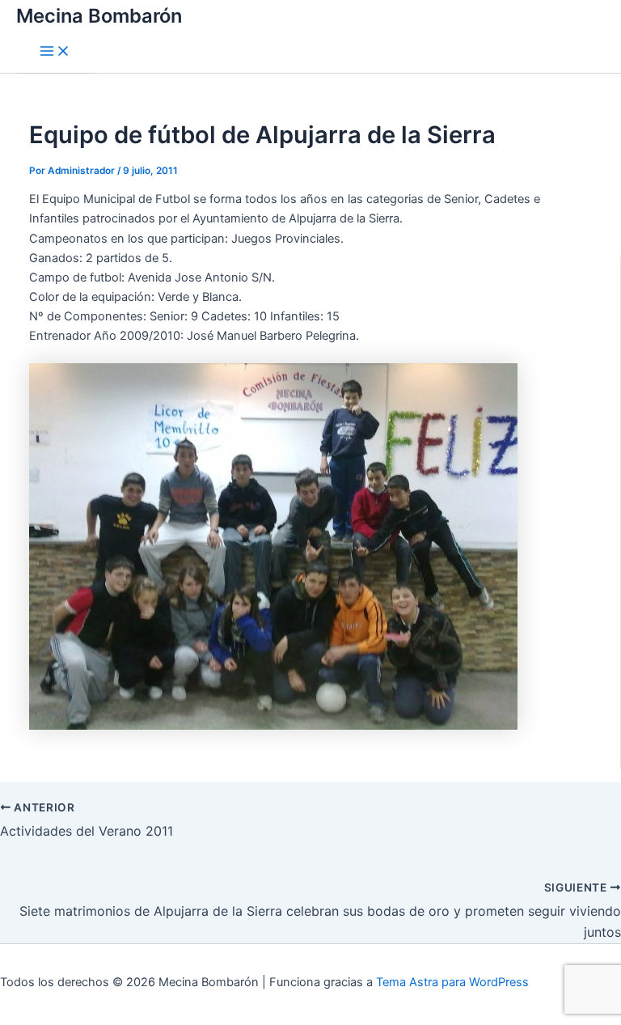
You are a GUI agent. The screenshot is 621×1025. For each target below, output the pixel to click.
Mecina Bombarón (99, 16)
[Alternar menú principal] (55, 52)
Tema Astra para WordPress (452, 982)
